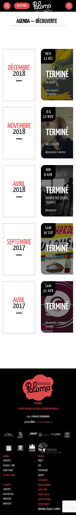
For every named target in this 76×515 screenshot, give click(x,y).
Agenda (6, 456)
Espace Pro (42, 489)
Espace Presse (43, 494)
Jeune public (8, 470)
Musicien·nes (8, 494)
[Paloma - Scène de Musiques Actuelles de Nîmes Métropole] (42, 6)
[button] (69, 6)
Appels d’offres (44, 499)
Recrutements (44, 504)
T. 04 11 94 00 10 (44, 422)
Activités (7, 485)
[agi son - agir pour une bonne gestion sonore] (9, 434)
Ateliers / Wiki (9, 465)
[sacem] (32, 434)
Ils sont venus (9, 475)
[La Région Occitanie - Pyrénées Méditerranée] (67, 434)
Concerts (7, 460)
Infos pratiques (44, 485)
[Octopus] (55, 434)
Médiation (7, 499)
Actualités (42, 480)
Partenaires (43, 470)
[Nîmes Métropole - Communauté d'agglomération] (49, 448)
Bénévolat (7, 504)
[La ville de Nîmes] (20, 448)
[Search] (7, 6)
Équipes (41, 475)
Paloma (41, 456)
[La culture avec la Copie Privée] (44, 434)
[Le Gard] (9, 448)
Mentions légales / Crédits (49, 509)
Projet (40, 460)
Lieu (39, 465)
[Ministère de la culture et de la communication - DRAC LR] (32, 448)
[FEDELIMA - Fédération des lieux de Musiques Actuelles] (20, 434)
